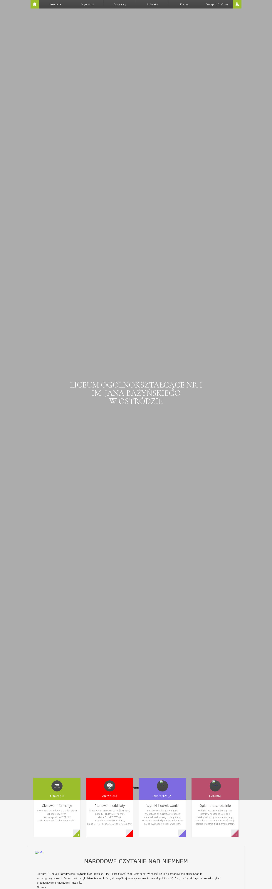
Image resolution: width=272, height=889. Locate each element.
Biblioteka (152, 4)
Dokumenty (120, 4)
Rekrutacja (55, 4)
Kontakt (184, 4)
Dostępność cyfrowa (217, 4)
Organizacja (87, 4)
